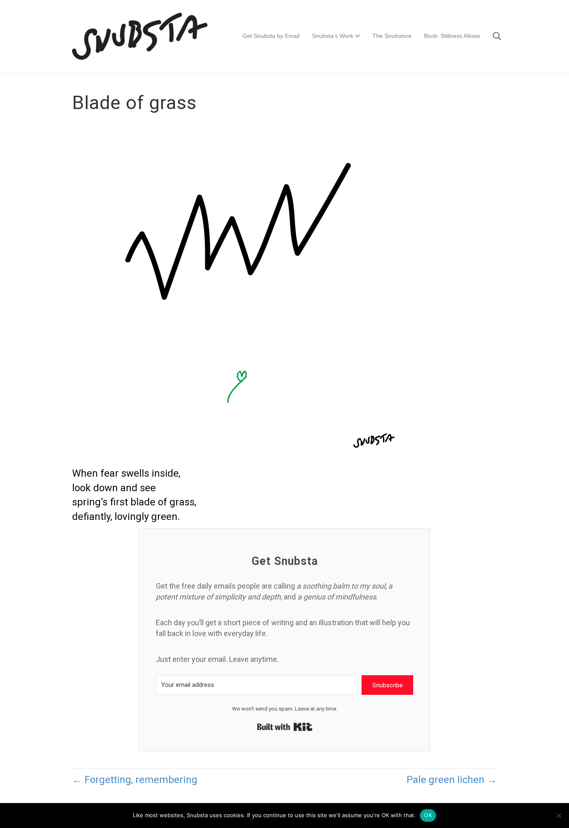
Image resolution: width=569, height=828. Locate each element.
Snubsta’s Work (332, 35)
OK (428, 815)
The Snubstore (392, 35)
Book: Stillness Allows (452, 35)
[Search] (492, 36)
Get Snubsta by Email (270, 35)
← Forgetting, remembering (134, 780)
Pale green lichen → (452, 780)
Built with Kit (284, 726)
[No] (558, 815)
